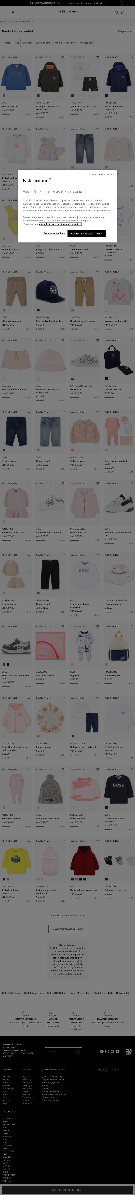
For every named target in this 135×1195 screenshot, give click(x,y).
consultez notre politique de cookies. (60, 224)
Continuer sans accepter (102, 174)
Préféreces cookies (54, 233)
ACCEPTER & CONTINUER (86, 233)
